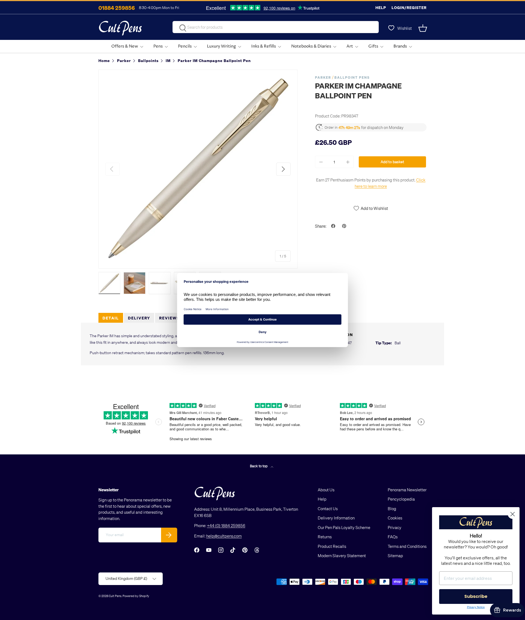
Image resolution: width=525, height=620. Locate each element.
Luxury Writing (221, 46)
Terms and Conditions (407, 546)
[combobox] (276, 27)
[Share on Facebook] (333, 226)
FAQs (393, 536)
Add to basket (392, 161)
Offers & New (124, 46)
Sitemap (395, 555)
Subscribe (475, 596)
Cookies (395, 518)
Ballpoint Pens (352, 77)
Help (380, 7)
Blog (392, 508)
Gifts (373, 46)
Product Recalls (332, 546)
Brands (400, 46)
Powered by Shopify (135, 596)
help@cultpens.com (224, 536)
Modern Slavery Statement (342, 555)
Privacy (394, 527)
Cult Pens (115, 596)
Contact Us (328, 508)
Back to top (259, 465)
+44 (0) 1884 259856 (226, 525)
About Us (326, 489)
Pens (158, 46)
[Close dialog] (512, 514)
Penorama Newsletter (407, 489)
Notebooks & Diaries (311, 46)
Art (349, 46)
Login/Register (409, 7)
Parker (323, 77)
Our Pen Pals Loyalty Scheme (344, 527)
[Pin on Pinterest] (344, 226)
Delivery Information (336, 518)
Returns (325, 536)
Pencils (185, 46)
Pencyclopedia (401, 499)
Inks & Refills (263, 46)
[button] (423, 28)
